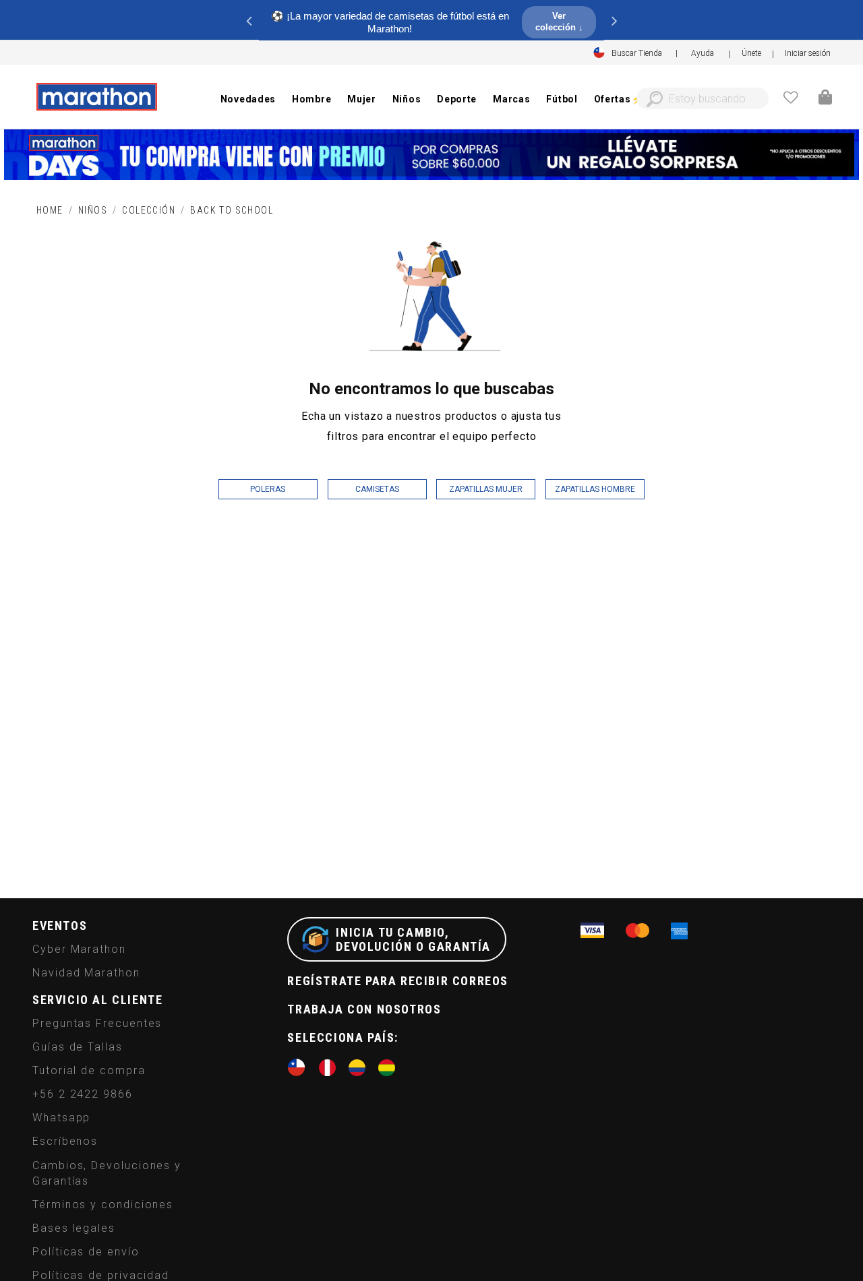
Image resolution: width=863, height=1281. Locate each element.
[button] (808, 53)
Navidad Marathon (86, 972)
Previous (249, 20)
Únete (751, 53)
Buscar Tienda (637, 53)
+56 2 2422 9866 (82, 1094)
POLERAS (267, 489)
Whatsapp (61, 1117)
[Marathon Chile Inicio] (96, 97)
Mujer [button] (361, 99)
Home (49, 210)
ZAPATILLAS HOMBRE (595, 489)
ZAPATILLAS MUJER (486, 489)
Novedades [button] (248, 99)
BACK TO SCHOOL (231, 210)
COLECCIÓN (148, 210)
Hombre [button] (311, 99)
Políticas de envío (86, 1251)
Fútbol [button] (561, 99)
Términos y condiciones (102, 1204)
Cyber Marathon (79, 949)
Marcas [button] (511, 99)
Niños (92, 210)
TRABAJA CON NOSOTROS (364, 1009)
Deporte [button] (457, 99)
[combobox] (702, 98)
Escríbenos (65, 1141)
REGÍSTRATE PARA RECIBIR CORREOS (397, 981)
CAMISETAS (377, 489)
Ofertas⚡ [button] (618, 99)
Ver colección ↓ (559, 21)
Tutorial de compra (89, 1070)
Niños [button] (406, 99)
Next (614, 20)
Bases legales (73, 1228)
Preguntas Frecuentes (97, 1023)
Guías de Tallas (77, 1046)
